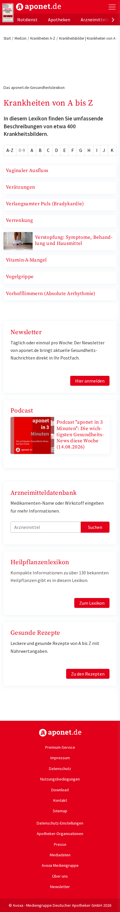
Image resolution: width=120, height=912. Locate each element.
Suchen (95, 527)
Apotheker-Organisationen (60, 833)
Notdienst (27, 19)
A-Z (9, 150)
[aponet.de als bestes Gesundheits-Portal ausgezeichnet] (7, 12)
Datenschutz (60, 768)
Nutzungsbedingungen (60, 779)
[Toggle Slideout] (112, 7)
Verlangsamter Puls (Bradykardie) (45, 204)
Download (60, 789)
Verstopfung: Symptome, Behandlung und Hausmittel (73, 240)
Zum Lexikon (92, 603)
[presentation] (113, 19)
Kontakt (60, 800)
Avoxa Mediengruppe (60, 865)
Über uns (60, 876)
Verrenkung (19, 220)
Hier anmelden (90, 381)
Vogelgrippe (19, 276)
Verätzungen (20, 187)
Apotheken (59, 19)
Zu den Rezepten (88, 674)
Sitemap (60, 810)
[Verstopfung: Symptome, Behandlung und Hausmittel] (18, 240)
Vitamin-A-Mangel (26, 260)
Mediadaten (60, 854)
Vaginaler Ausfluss (27, 170)
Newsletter (60, 886)
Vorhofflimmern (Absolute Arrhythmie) (51, 293)
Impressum (60, 757)
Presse (60, 844)
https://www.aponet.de (60, 732)
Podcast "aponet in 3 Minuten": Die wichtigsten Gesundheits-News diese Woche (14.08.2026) (80, 434)
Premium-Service (60, 747)
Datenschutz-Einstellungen (60, 823)
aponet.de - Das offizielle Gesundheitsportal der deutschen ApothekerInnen (38, 6)
